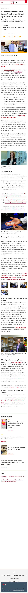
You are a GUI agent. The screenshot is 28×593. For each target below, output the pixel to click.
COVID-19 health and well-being (8, 481)
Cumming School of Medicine (14, 199)
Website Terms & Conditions (18, 590)
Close (25, 585)
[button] (5, 36)
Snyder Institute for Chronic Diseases (17, 201)
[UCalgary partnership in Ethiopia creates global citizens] (4, 450)
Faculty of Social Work (20, 327)
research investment (19, 476)
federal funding (18, 71)
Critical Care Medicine (16, 378)
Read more (10, 430)
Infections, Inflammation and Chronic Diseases (12, 480)
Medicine (16, 195)
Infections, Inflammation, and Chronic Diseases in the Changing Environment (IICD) (13, 401)
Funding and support (14, 578)
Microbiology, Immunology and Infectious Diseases (13, 197)
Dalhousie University (17, 362)
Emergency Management (15, 387)
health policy (11, 476)
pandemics (3, 478)
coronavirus (3, 476)
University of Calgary (9, 70)
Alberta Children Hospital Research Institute (15, 203)
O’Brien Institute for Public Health (16, 279)
